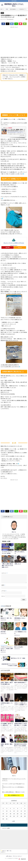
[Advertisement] (14, 42)
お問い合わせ (9, 856)
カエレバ (15, 245)
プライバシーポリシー (17, 856)
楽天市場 (7, 247)
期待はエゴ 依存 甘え (6, 850)
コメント (5, 573)
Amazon (20, 247)
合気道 (2, 12)
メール (4, 590)
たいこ (14, 532)
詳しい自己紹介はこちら (14, 795)
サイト (3, 596)
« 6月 (13, 821)
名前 (3, 585)
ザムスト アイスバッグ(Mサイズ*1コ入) (14, 242)
